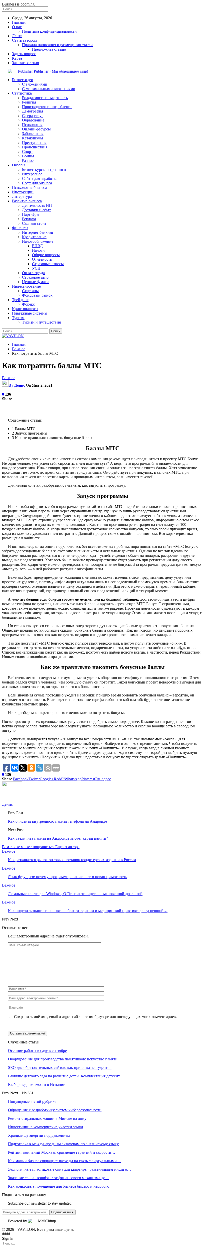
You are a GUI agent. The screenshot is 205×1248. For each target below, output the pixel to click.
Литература (22, 196)
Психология (32, 124)
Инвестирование (26, 286)
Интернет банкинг (38, 232)
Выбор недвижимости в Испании (37, 1084)
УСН (36, 268)
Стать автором (24, 40)
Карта (17, 58)
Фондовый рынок (37, 295)
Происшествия (34, 147)
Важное (8, 378)
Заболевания (33, 133)
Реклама (29, 219)
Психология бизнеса (29, 187)
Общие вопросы (46, 255)
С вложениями (34, 84)
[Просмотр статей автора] (12, 800)
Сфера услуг (32, 115)
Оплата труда (33, 273)
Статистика (22, 93)
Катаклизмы (32, 138)
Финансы (20, 228)
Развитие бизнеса (27, 201)
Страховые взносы (48, 264)
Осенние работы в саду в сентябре (37, 1050)
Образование (33, 120)
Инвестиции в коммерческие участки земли (45, 1127)
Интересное (32, 174)
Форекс (28, 304)
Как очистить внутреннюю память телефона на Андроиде (57, 821)
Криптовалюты (25, 309)
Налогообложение (37, 241)
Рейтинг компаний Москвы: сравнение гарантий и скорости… (61, 1152)
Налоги (38, 250)
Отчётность (42, 259)
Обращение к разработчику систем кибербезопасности (55, 1110)
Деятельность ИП (37, 205)
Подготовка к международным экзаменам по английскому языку (63, 1144)
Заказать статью (25, 63)
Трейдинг (20, 300)
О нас (17, 27)
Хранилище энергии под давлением (39, 1135)
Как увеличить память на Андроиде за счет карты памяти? (58, 838)
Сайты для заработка (40, 178)
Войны (28, 156)
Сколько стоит (34, 223)
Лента (17, 36)
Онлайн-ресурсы (36, 129)
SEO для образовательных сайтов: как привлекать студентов (60, 1067)
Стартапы (30, 291)
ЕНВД (37, 246)
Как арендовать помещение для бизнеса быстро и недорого (58, 1186)
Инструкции (23, 192)
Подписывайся (62, 1212)
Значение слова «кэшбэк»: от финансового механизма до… (58, 1178)
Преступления (34, 142)
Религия (29, 102)
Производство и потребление (47, 107)
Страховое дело (35, 277)
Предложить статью (49, 49)
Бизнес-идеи (22, 80)
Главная (19, 22)
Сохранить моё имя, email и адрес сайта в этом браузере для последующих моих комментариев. (95, 1017)
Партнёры (30, 214)
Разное (28, 160)
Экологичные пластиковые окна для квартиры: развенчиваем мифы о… (69, 1169)
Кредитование (34, 237)
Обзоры (18, 165)
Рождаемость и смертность (45, 98)
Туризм (18, 318)
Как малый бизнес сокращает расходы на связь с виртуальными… (64, 1161)
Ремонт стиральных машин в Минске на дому (47, 1118)
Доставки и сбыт (36, 210)
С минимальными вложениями (48, 89)
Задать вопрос (24, 54)
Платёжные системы (29, 313)
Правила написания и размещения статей (57, 45)
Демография (32, 111)
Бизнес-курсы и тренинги (44, 169)
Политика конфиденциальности (49, 31)
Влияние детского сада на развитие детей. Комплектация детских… (66, 1076)
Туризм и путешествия (41, 322)
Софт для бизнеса (37, 183)
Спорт (27, 151)
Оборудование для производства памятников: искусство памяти (63, 1059)
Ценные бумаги (35, 282)
